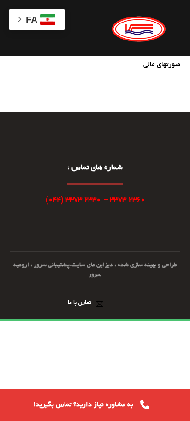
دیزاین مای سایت (92, 265)
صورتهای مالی (161, 65)
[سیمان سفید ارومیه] (138, 28)
